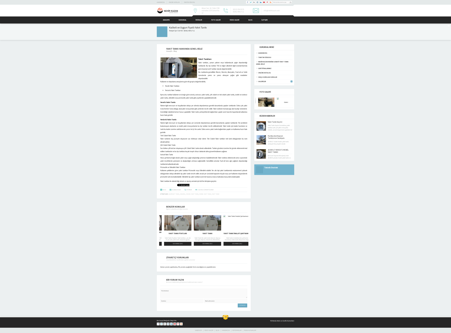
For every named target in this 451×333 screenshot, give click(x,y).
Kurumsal (182, 20)
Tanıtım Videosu (189, 2)
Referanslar (237, 330)
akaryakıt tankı (173, 194)
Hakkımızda (161, 2)
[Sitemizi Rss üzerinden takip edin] (270, 2)
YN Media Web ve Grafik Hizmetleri (282, 321)
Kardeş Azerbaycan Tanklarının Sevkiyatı (276, 137)
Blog (250, 20)
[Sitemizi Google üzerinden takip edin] (254, 2)
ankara (182, 194)
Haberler (198, 330)
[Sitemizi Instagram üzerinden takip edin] (257, 2)
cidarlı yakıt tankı (192, 194)
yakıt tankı (215, 194)
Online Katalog (174, 2)
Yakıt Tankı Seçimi (275, 122)
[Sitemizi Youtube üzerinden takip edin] (263, 2)
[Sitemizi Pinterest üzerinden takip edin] (267, 2)
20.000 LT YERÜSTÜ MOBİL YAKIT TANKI (278, 151)
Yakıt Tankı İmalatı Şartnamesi (233, 233)
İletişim (264, 20)
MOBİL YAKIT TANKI (205, 194)
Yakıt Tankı (204, 233)
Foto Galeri (216, 20)
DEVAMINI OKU (174, 244)
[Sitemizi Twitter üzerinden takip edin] (250, 2)
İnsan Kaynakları (250, 330)
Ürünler (198, 20)
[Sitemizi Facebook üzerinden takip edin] (247, 2)
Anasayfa (166, 20)
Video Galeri (234, 20)
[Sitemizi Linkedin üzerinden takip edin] (260, 2)
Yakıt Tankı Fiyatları (174, 233)
